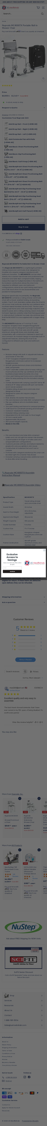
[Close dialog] (44, 550)
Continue (12, 571)
